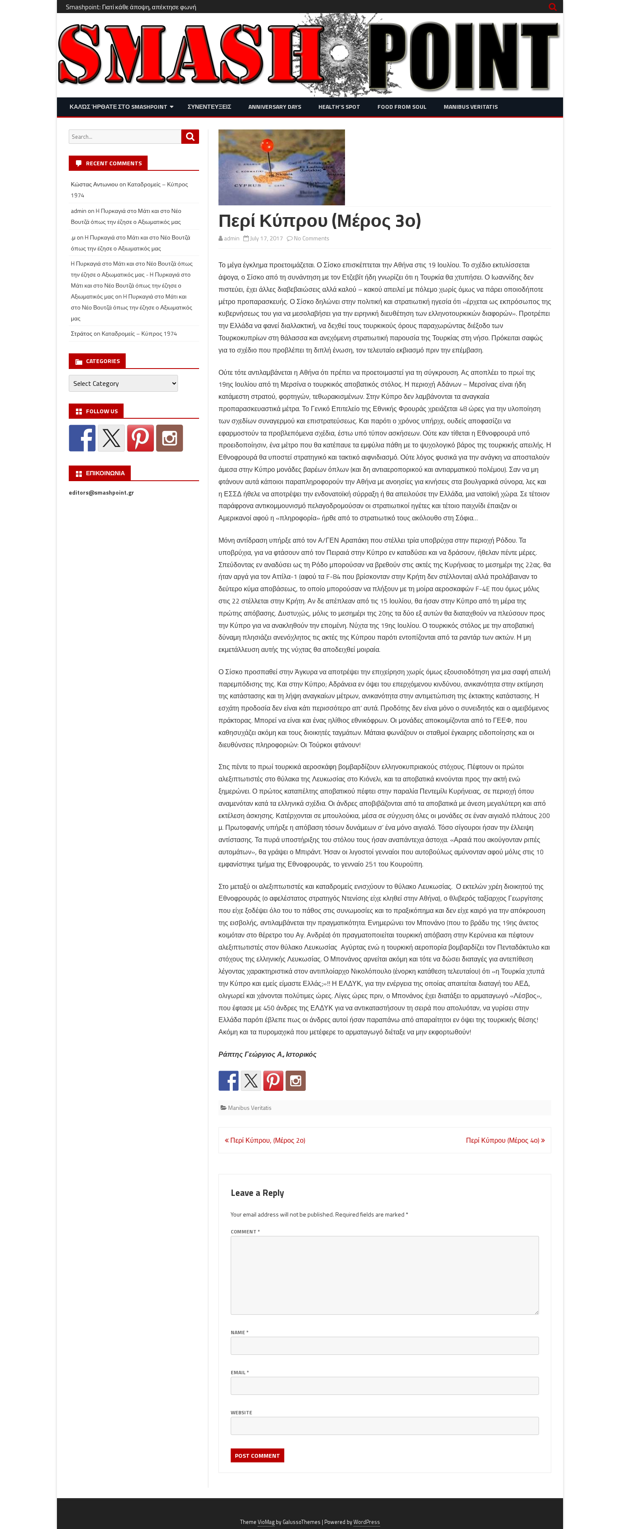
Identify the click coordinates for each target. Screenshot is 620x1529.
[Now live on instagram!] (296, 1081)
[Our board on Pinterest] (273, 1081)
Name (239, 1332)
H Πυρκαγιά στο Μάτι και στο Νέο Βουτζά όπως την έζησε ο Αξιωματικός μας (131, 307)
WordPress (366, 1522)
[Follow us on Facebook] (228, 1081)
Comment (245, 1232)
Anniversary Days (274, 106)
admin (232, 238)
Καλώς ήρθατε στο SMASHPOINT (118, 106)
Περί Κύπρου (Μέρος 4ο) (503, 1140)
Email (240, 1372)
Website (241, 1412)
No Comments (311, 238)
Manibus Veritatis (471, 106)
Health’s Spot (339, 106)
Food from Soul (401, 106)
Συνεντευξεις (209, 106)
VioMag (266, 1522)
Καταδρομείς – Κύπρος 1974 (139, 333)
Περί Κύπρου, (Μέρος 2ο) (267, 1140)
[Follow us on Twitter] (251, 1081)
